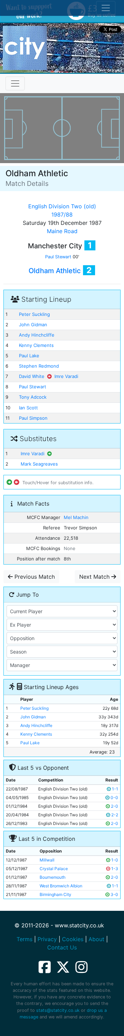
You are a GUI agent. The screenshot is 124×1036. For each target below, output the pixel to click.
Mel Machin (76, 517)
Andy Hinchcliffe (36, 335)
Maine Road (62, 231)
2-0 (114, 806)
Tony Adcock (32, 397)
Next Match (95, 576)
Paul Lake (29, 355)
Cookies (72, 939)
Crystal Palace (54, 868)
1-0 (114, 860)
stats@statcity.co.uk (58, 1010)
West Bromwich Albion (61, 885)
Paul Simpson (33, 418)
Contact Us (62, 947)
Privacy (47, 939)
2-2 (114, 814)
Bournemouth (52, 877)
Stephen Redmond (39, 366)
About (96, 939)
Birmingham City (55, 894)
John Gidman (33, 324)
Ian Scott (28, 407)
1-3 (114, 868)
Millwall (47, 860)
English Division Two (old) (62, 206)
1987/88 (62, 214)
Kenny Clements (36, 345)
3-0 (114, 894)
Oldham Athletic (55, 271)
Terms (24, 939)
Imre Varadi (66, 376)
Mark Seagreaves (39, 464)
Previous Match (34, 576)
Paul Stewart (58, 256)
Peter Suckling (34, 314)
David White (31, 376)
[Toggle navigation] (15, 83)
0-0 (114, 797)
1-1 (114, 788)
